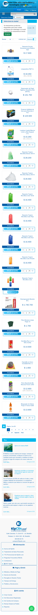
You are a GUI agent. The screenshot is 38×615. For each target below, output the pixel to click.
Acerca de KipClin (9, 549)
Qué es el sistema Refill (21, 445)
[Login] (32, 61)
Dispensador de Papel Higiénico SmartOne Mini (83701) (27, 90)
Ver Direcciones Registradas (12, 598)
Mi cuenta (20, 591)
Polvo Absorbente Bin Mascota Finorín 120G (27, 383)
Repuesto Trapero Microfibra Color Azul (27, 236)
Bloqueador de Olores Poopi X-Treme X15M (27, 404)
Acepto (19, 9)
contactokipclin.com (19, 541)
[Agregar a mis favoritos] (32, 61)
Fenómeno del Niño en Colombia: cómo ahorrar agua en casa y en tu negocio (24, 472)
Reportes (7, 607)
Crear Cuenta (8, 595)
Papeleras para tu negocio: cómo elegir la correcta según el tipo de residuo (24, 497)
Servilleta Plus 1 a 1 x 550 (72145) (27, 341)
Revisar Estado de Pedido (11, 604)
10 (12, 432)
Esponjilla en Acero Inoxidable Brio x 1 (27, 362)
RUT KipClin (9, 563)
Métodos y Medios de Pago (12, 572)
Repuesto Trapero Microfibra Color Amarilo (27, 257)
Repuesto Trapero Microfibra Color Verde (27, 194)
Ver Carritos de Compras (11, 601)
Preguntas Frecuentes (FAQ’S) (13, 557)
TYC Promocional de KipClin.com (14, 555)
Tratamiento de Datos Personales (14, 552)
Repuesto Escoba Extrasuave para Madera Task (27, 48)
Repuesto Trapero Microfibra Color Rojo (27, 215)
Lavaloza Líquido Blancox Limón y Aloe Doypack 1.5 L (27, 132)
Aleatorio (30, 39)
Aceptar (7, 34)
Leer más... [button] (6, 462)
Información (20, 545)
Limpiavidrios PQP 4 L (27, 69)
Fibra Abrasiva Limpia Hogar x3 (27, 320)
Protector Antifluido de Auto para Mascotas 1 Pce (27, 111)
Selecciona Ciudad (6, 17)
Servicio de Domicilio (10, 575)
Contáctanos (8, 560)
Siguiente (16, 432)
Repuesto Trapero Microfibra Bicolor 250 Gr (27, 152)
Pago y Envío (19, 568)
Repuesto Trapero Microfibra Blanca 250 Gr (27, 173)
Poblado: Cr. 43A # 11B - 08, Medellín (19, 536)
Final (22, 432)
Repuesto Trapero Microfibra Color (27, 278)
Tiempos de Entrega (10, 581)
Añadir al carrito (13, 292)
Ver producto (10, 58)
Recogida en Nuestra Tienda (12, 578)
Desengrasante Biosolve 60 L (27, 299)
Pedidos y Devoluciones (11, 584)
